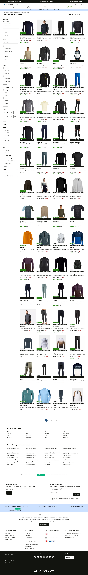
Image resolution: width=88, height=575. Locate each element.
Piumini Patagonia (67, 464)
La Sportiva (9, 437)
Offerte (84, 7)
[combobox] (10, 42)
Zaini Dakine (47, 464)
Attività (61, 7)
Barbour (28, 439)
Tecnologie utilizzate (8, 176)
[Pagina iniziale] (3, 12)
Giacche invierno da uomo (13, 453)
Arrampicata (38, 7)
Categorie (5, 19)
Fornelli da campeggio (31, 448)
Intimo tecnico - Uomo (16, 12)
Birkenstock (65, 437)
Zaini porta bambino (30, 464)
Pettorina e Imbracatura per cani (70, 453)
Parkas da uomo (10, 455)
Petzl (64, 439)
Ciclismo (55, 7)
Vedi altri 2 (5, 84)
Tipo (4, 147)
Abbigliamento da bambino (51, 448)
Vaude (46, 437)
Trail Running (29, 7)
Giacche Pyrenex (48, 455)
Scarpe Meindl (48, 462)
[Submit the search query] (75, 4)
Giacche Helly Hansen (50, 457)
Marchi (78, 7)
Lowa (8, 439)
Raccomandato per (8, 87)
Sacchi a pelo (10, 464)
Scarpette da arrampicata (32, 459)
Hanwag (65, 435)
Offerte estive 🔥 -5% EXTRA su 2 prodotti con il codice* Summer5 (44, 9)
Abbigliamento (5, 7)
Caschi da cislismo (30, 462)
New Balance (66, 433)
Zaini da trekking (29, 450)
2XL (11, 116)
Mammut (47, 439)
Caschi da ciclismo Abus (68, 462)
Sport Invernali (46, 7)
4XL (4, 119)
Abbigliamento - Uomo (8, 12)
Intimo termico (7, 23)
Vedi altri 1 (5, 166)
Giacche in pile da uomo (12, 457)
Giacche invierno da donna (13, 448)
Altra (27, 431)
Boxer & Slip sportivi (8, 25)
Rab (8, 435)
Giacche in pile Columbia (50, 459)
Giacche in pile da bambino (51, 450)
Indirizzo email (53, 492)
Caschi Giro (65, 450)
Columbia (47, 433)
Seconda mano (70, 7)
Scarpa (46, 435)
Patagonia (9, 431)
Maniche (5, 169)
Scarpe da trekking (30, 453)
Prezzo (4, 65)
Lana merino (6, 172)
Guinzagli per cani (67, 455)
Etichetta (5, 124)
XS (7, 112)
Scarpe (12, 7)
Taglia (4, 109)
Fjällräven (47, 431)
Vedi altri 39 (5, 62)
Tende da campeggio (12, 459)
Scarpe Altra (66, 459)
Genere (4, 30)
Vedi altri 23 (5, 106)
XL (7, 116)
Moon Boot (28, 435)
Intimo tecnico (6, 21)
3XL (15, 116)
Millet (27, 433)
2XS (4, 112)
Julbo (64, 431)
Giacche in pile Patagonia (50, 453)
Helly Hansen (29, 437)
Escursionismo (21, 7)
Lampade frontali (11, 462)
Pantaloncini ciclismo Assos (69, 448)
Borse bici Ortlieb (67, 457)
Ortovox (9, 433)
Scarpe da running (30, 457)
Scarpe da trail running (31, 455)
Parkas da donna (11, 450)
